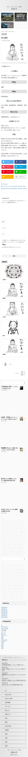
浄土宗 (16, 541)
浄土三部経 (15, 186)
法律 (2, 643)
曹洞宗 (4, 298)
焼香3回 (9, 547)
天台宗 (4, 317)
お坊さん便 (4, 627)
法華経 (3, 541)
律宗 (4, 335)
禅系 (15, 547)
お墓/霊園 (3, 630)
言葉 (2, 648)
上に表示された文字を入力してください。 (12, 247)
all (1, 625)
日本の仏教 (5, 184)
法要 (2, 645)
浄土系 (24, 186)
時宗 (8, 538)
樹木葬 (18, 538)
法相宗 (4, 279)
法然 (11, 186)
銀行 (17, 551)
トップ (23, 657)
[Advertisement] (14, 404)
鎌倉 (21, 551)
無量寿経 (3, 188)
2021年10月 (4, 617)
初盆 (22, 525)
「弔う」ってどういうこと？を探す (14, 750)
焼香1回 (7, 188)
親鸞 (10, 188)
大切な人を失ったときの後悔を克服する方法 (12, 684)
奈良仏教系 (15, 531)
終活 (2, 646)
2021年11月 (4, 615)
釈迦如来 (11, 551)
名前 (3, 221)
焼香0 (21, 544)
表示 (8, 66)
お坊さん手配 (4, 628)
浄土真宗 (20, 186)
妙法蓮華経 (22, 531)
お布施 (11, 522)
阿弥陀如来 (20, 188)
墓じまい (22, 528)
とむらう (14, 9)
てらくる (3, 631)
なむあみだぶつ (6, 186)
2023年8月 (4, 607)
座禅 (8, 535)
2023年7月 (4, 609)
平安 (3, 535)
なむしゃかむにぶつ (6, 525)
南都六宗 (4, 528)
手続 (2, 636)
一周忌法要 (15, 525)
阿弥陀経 (25, 188)
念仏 (16, 535)
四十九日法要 (15, 528)
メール (4, 228)
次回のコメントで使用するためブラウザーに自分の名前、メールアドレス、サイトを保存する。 (13, 241)
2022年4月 (4, 614)
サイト (3, 234)
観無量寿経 (14, 188)
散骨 (21, 535)
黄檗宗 (4, 354)
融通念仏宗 (20, 547)
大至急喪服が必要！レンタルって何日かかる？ (13, 664)
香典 (17, 554)
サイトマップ (17, 657)
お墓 (7, 522)
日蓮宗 (3, 538)
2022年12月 (4, 612)
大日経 (3, 531)
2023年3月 (4, 610)
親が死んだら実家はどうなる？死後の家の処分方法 (14, 680)
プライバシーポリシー (8, 657)
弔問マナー (4, 635)
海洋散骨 (9, 544)
